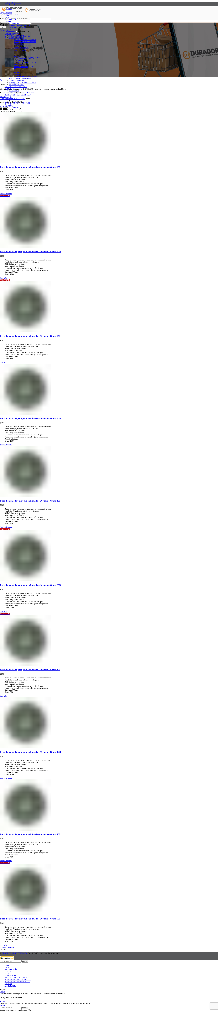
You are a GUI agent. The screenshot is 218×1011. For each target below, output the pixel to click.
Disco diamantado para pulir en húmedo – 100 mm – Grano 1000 (30, 251)
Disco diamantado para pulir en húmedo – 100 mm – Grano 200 (30, 501)
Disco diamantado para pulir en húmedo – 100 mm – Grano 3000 (30, 752)
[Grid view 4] (6, 109)
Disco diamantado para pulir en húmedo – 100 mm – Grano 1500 (30, 418)
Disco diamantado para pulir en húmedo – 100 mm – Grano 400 (30, 834)
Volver (2, 97)
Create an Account (11, 15)
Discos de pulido (18, 99)
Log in (3, 27)
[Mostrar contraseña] (31, 23)
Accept (2, 1005)
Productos (8, 99)
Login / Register (10, 986)
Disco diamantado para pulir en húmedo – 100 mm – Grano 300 (30, 669)
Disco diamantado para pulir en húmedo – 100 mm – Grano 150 (30, 336)
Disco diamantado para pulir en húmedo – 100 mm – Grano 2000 (30, 585)
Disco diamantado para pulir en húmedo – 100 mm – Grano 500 (30, 919)
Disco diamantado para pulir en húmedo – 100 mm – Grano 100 (30, 167)
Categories (8, 21)
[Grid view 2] (1, 109)
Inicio (2, 99)
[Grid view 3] (4, 109)
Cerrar (2, 80)
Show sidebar (5, 106)
